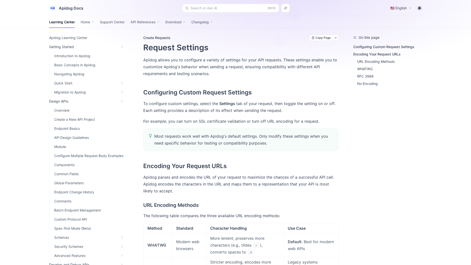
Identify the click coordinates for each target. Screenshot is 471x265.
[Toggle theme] (419, 8)
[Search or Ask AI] (285, 8)
